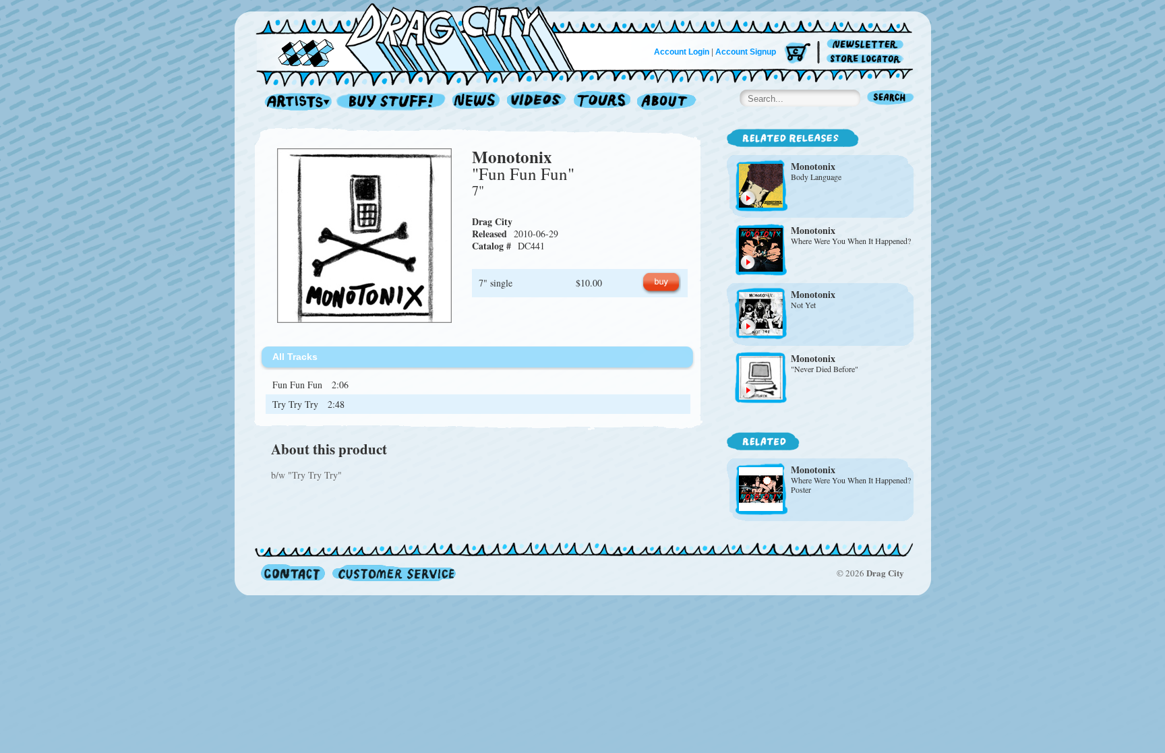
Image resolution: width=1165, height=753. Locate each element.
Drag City (492, 221)
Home (423, 36)
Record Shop (392, 102)
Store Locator (867, 59)
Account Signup (745, 52)
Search (890, 98)
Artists (295, 102)
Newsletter (867, 45)
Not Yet (803, 304)
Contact (293, 572)
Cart (797, 53)
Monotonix (512, 156)
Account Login (681, 52)
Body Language (816, 176)
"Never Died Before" (824, 368)
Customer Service (393, 572)
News (477, 102)
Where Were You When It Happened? (851, 240)
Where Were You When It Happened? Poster (851, 485)
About (666, 102)
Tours (602, 102)
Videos (537, 102)
